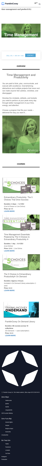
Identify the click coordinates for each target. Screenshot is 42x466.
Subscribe (8, 431)
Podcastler (4, 459)
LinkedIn (7, 450)
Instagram (4, 456)
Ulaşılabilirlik (8, 410)
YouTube (7, 453)
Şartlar (7, 403)
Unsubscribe (4, 435)
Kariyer (7, 425)
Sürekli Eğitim (9, 422)
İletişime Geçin (9, 428)
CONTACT (30, 55)
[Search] (40, 4)
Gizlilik (7, 407)
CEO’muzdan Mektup (7, 413)
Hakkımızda (8, 400)
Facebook (8, 447)
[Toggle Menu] (36, 3)
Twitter (7, 444)
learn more (9, 211)
